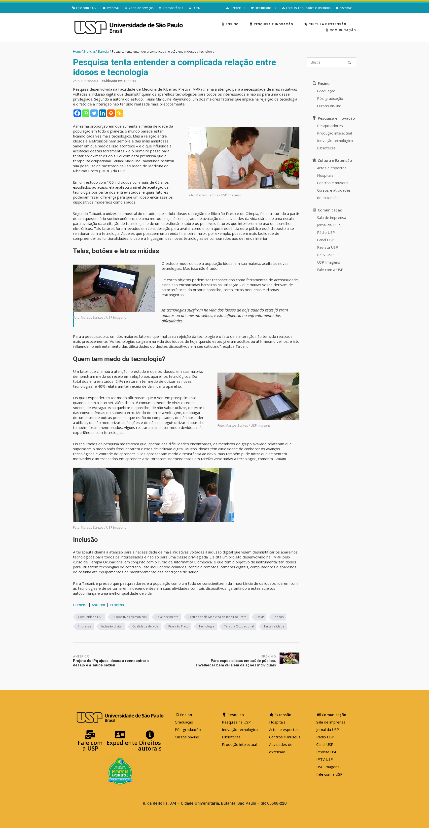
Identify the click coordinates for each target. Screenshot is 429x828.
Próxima (117, 604)
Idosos (279, 617)
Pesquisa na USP (236, 722)
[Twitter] (94, 113)
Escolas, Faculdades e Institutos (308, 8)
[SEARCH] (349, 62)
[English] (357, 8)
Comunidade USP (90, 617)
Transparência (173, 8)
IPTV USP (325, 254)
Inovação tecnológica (335, 140)
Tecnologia (206, 626)
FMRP (260, 617)
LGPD (196, 8)
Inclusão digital (111, 626)
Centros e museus (332, 182)
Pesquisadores (330, 125)
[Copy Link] (119, 113)
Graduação (326, 90)
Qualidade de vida (145, 626)
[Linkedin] (102, 113)
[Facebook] (77, 113)
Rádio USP (326, 232)
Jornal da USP (328, 224)
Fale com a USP (87, 8)
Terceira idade (274, 626)
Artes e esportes (332, 167)
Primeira (80, 604)
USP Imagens (328, 262)
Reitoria (236, 8)
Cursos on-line (329, 105)
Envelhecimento (167, 617)
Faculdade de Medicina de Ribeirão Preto (217, 617)
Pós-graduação (330, 98)
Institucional (263, 8)
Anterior (99, 604)
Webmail (113, 8)
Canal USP (325, 239)
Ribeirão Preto (178, 626)
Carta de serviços (141, 8)
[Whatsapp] (85, 113)
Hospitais (325, 175)
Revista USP (327, 247)
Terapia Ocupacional (239, 626)
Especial (130, 80)
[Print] (111, 113)
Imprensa (84, 626)
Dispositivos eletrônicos (129, 617)
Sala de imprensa (331, 217)
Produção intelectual (334, 133)
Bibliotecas (326, 147)
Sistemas (346, 8)
